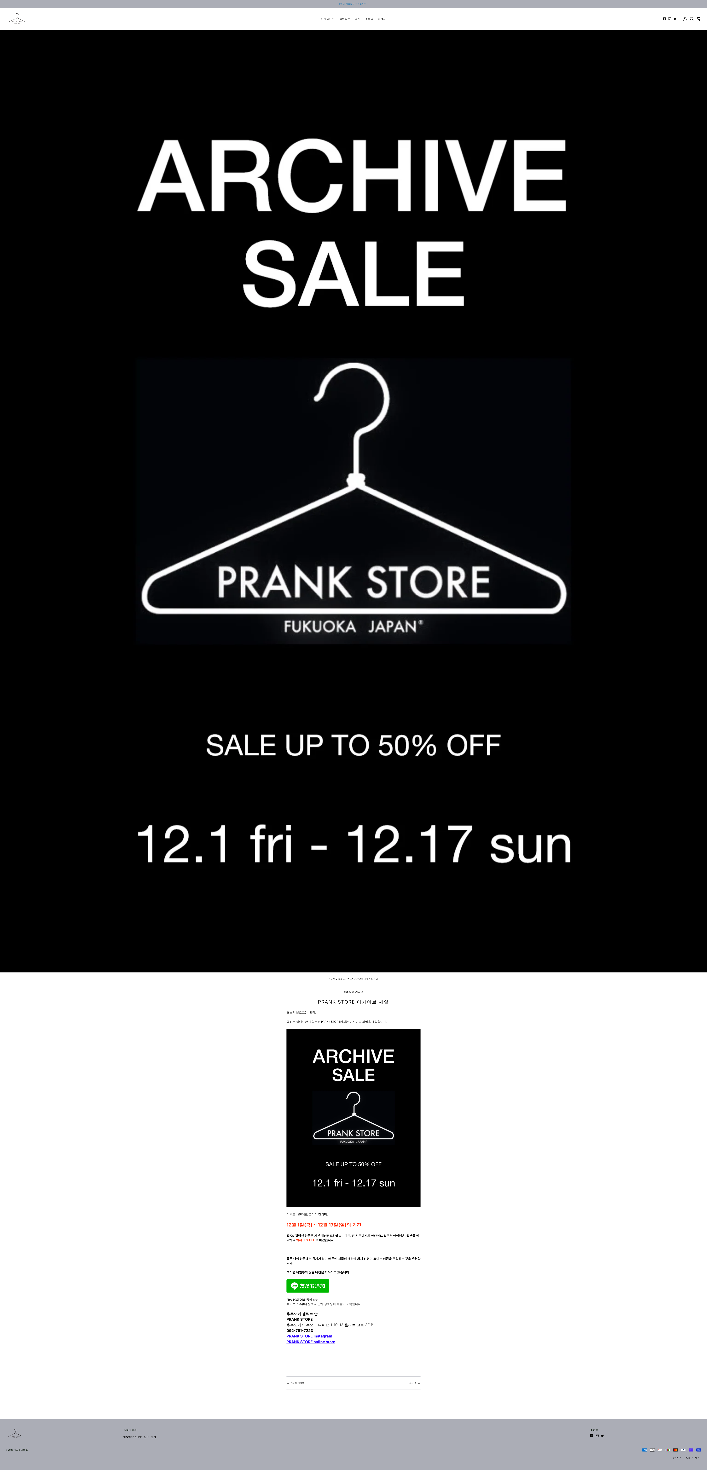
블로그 (369, 18)
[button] (691, 18)
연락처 (382, 18)
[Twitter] (674, 18)
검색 (146, 1437)
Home (332, 978)
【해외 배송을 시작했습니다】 (353, 4)
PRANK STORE (20, 1450)
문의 (153, 1437)
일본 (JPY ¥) (691, 1457)
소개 (357, 18)
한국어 (675, 1457)
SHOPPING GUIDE (132, 1437)
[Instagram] (669, 18)
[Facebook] (664, 18)
